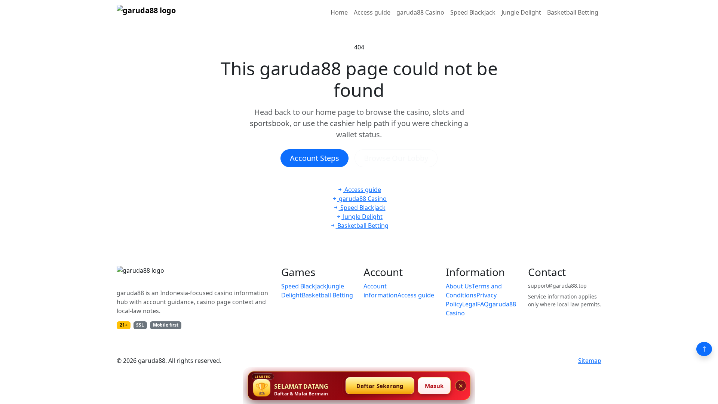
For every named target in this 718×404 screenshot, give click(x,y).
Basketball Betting (572, 12)
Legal (469, 304)
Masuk (434, 385)
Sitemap (589, 360)
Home (339, 12)
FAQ (483, 304)
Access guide (372, 12)
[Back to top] (704, 349)
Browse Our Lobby (396, 158)
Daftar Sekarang (380, 385)
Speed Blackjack (472, 12)
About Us (459, 286)
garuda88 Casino (420, 12)
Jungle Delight (521, 12)
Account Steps (314, 158)
